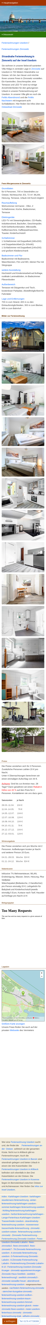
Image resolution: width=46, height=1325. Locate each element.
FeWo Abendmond (11, 97)
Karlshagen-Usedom (18, 1196)
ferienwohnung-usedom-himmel (17, 1302)
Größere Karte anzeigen (13, 1024)
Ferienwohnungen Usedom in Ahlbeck (20, 1169)
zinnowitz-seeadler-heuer (14, 1281)
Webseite (14, 1030)
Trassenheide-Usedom (13, 1221)
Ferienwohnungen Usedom (15, 43)
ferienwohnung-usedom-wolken (17, 1295)
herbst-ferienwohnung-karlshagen (27, 1214)
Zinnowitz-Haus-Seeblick (14, 1274)
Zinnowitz (36, 69)
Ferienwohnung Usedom (23, 1142)
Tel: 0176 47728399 (29, 1321)
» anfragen (10, 1321)
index (4, 1196)
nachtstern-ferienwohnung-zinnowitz (26, 1288)
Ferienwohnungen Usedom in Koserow (20, 1179)
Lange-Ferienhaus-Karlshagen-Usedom (21, 1217)
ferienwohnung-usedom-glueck (16, 1305)
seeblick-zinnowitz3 (28, 1277)
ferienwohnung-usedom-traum (16, 1298)
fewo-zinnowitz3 (21, 1246)
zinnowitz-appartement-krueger (26, 1270)
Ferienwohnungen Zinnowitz (15, 49)
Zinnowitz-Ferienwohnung (24, 1235)
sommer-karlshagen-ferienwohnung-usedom (23, 1207)
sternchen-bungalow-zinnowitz (17, 1291)
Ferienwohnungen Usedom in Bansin (19, 1159)
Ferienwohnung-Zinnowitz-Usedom (18, 1239)
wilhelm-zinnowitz (31, 1316)
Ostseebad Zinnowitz (12, 107)
